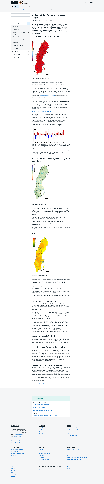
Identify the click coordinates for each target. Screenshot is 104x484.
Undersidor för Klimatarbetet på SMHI (28, 57)
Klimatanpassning (16, 54)
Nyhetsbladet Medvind (44, 471)
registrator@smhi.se (18, 436)
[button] (84, 2)
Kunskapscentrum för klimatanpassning (76, 429)
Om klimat (14, 18)
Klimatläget (14, 21)
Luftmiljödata (70, 453)
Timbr (18, 472)
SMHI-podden (42, 433)
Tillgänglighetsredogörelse (17, 449)
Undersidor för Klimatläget (28, 20)
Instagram (47, 457)
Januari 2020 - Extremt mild (39, 407)
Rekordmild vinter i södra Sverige (47, 95)
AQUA (18, 466)
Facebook (41, 383)
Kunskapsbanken (40, 6)
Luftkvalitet (69, 431)
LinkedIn (47, 383)
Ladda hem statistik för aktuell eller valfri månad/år (45, 415)
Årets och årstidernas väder (34, 10)
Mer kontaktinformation (16, 442)
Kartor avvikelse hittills (18, 45)
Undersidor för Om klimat (28, 18)
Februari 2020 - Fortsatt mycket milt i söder (43, 410)
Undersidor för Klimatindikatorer (28, 26)
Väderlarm (19, 476)
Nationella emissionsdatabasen (74, 449)
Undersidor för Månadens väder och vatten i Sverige (28, 32)
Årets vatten (15, 42)
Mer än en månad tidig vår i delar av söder (42, 111)
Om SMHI (41, 429)
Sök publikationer (43, 469)
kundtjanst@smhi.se (18, 434)
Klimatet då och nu (23, 10)
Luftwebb (75, 451)
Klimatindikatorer (17, 26)
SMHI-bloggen (42, 431)
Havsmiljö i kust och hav (72, 428)
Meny (91, 2)
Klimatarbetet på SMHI (17, 57)
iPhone (75, 466)
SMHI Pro (19, 470)
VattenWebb (70, 455)
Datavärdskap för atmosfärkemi (74, 459)
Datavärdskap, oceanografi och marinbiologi (77, 457)
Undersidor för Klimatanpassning (28, 54)
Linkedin (47, 455)
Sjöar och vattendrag (72, 435)
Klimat (16, 6)
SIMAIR (68, 433)
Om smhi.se (13, 455)
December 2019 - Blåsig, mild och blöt (42, 404)
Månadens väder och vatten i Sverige (19, 33)
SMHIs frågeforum (21, 440)
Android (75, 468)
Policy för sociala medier (44, 459)
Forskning (47, 6)
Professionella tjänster (28, 6)
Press (12, 438)
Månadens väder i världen (19, 37)
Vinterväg (19, 474)
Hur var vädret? (16, 29)
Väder (12, 6)
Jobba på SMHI (42, 428)
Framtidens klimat (16, 51)
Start (12, 10)
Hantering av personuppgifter (17, 453)
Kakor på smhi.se (14, 451)
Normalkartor (16, 48)
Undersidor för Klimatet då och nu (28, 23)
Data (21, 6)
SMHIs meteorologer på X (51, 453)
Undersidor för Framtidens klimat (28, 51)
